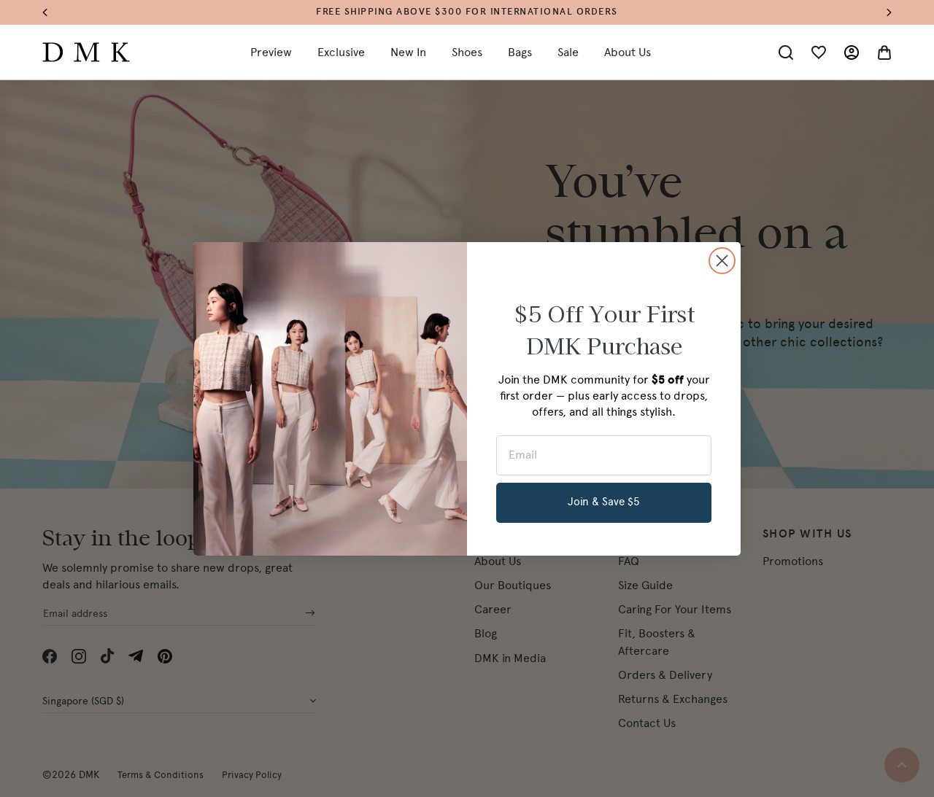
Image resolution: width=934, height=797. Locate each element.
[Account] (851, 52)
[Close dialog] (722, 260)
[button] (52, 13)
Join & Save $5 (604, 501)
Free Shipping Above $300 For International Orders (467, 12)
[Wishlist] (818, 52)
